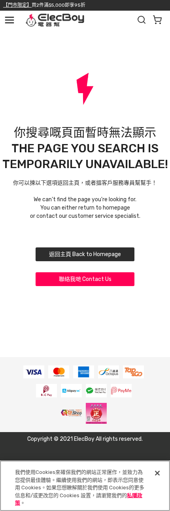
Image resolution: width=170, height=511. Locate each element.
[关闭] (157, 473)
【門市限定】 (17, 5)
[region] (85, 485)
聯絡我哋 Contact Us (85, 279)
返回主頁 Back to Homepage (85, 254)
